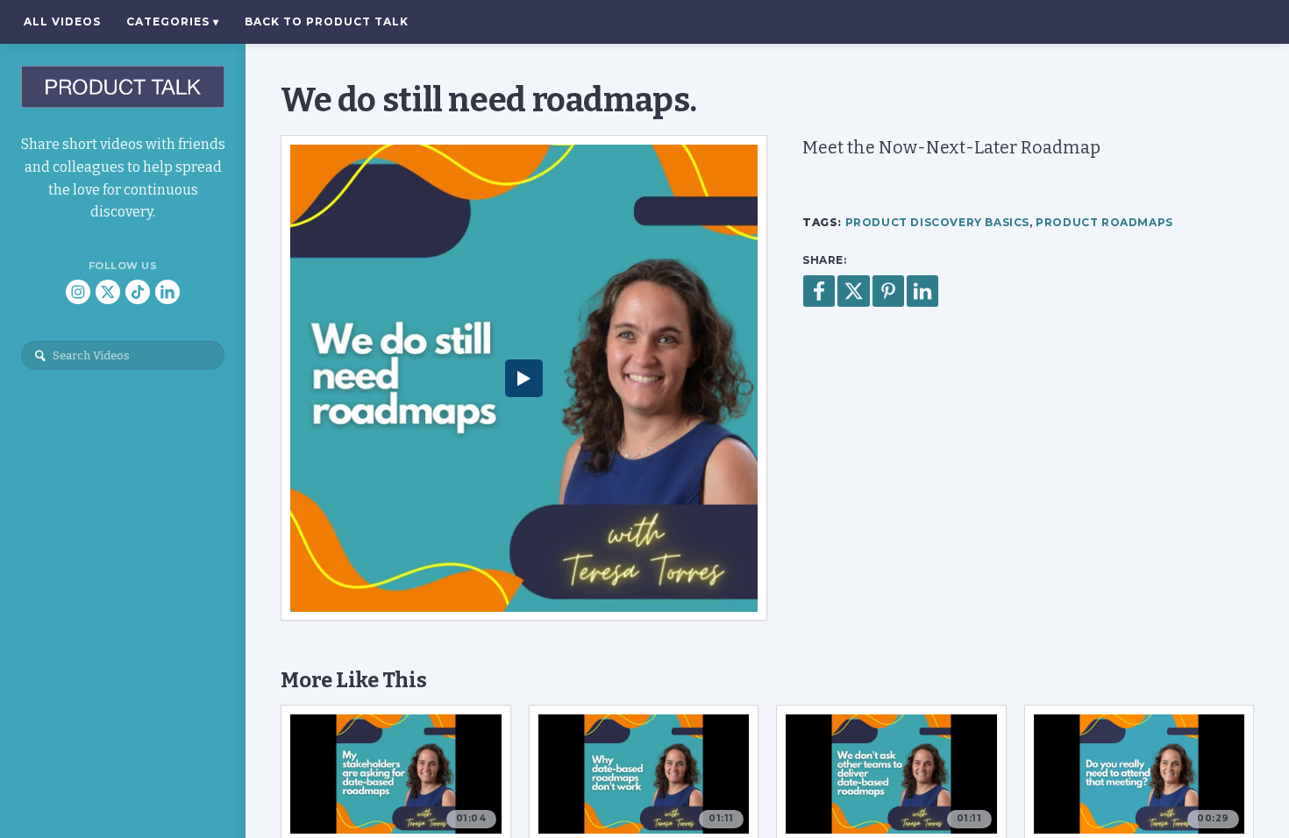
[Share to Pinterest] (888, 291)
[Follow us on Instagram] (78, 292)
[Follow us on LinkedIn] (167, 292)
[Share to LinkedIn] (922, 291)
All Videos (62, 21)
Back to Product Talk (327, 21)
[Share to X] (853, 291)
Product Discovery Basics (937, 222)
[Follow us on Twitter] (108, 292)
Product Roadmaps (1104, 222)
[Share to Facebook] (819, 291)
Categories (172, 21)
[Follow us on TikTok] (137, 292)
